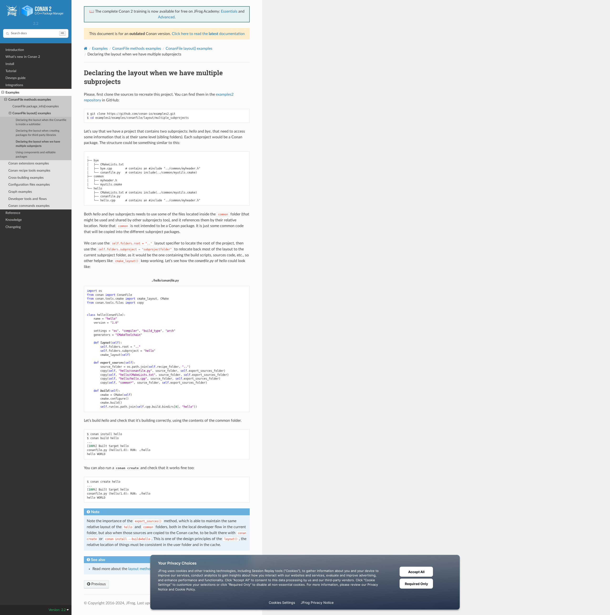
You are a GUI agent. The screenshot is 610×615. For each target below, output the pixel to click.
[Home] (85, 48)
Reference (12, 213)
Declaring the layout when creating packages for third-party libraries (37, 132)
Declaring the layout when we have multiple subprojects (38, 143)
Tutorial (10, 71)
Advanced (166, 17)
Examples (12, 92)
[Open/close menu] (2, 92)
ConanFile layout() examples (31, 113)
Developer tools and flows (27, 199)
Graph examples (20, 191)
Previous (98, 584)
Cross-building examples (26, 177)
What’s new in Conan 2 (22, 57)
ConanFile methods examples (29, 99)
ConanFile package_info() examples (35, 106)
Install (9, 64)
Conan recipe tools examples (29, 170)
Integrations (14, 85)
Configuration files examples (29, 184)
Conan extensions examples (28, 163)
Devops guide (15, 78)
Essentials (229, 11)
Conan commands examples (29, 206)
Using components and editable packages (36, 154)
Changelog (13, 227)
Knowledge (13, 220)
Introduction (14, 50)
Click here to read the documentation (208, 34)
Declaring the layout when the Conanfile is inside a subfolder (41, 122)
